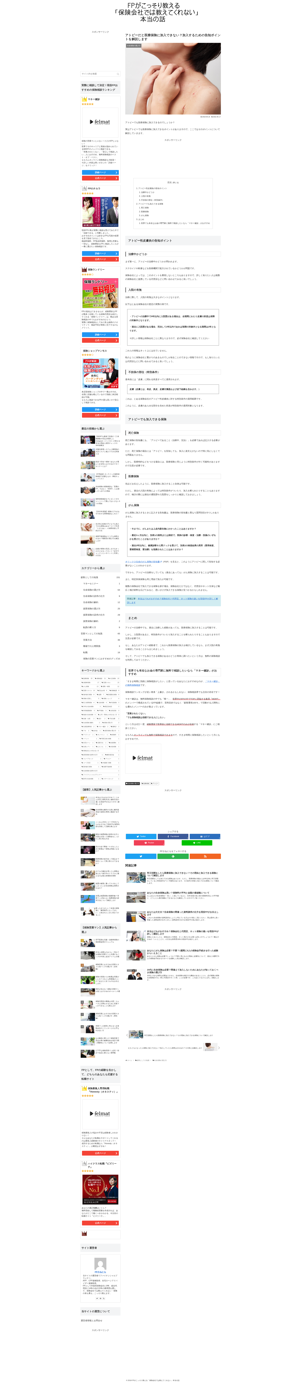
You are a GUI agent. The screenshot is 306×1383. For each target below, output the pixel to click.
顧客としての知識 (100, 577)
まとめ (141, 219)
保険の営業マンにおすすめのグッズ (101, 658)
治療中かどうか (147, 192)
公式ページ (100, 178)
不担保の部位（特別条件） (152, 200)
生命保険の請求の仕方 (101, 596)
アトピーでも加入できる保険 (150, 204)
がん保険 (145, 215)
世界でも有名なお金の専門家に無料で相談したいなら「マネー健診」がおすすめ (175, 223)
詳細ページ (100, 172)
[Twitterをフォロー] (140, 856)
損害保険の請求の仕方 (101, 615)
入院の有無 (146, 196)
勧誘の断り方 (101, 627)
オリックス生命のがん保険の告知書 (142, 562)
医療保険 (145, 211)
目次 (169, 182)
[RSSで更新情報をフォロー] (205, 856)
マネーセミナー (101, 583)
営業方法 (101, 640)
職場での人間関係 (101, 646)
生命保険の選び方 (133, 783)
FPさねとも (100, 1272)
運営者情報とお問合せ (91, 1320)
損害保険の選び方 (101, 608)
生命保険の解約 (101, 602)
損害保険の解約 (101, 621)
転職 (101, 652)
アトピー (155, 783)
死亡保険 (145, 208)
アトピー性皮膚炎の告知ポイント (152, 188)
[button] (118, 74)
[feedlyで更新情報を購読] (173, 856)
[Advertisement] (173, 159)
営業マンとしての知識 (100, 633)
